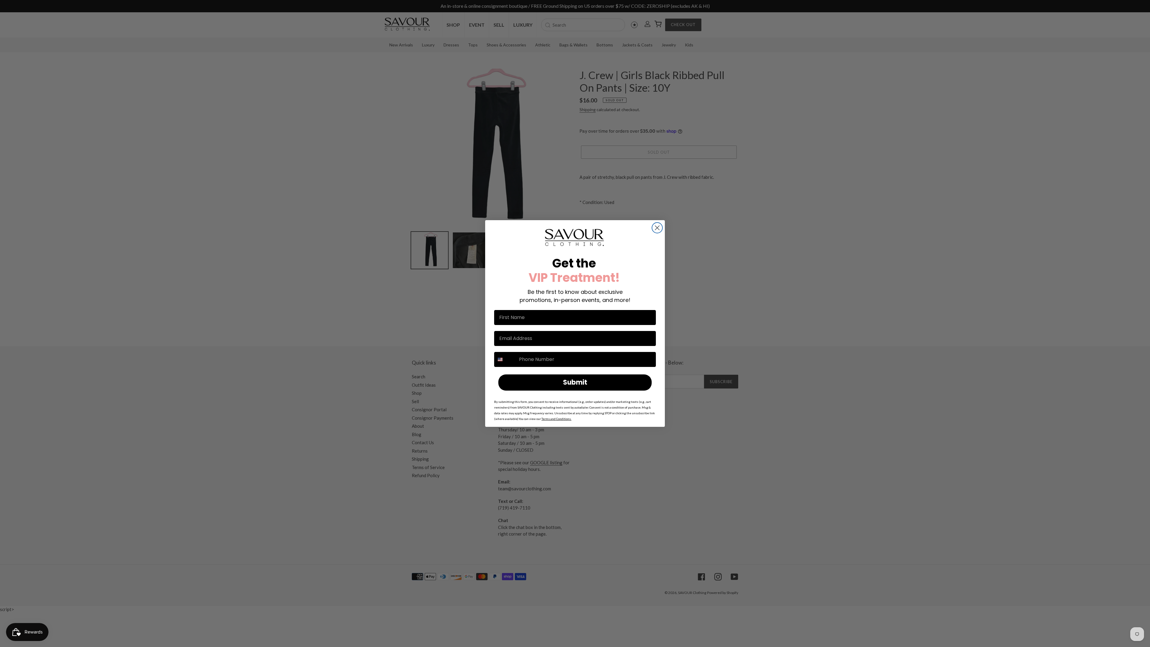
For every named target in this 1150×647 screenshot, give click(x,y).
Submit (575, 382)
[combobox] (505, 359)
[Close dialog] (657, 228)
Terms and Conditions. (556, 419)
